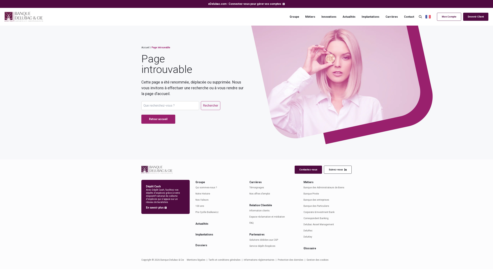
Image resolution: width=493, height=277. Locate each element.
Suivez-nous (336, 169)
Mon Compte (449, 16)
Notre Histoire (202, 193)
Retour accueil (158, 119)
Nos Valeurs (202, 200)
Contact (409, 16)
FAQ (251, 223)
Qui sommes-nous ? (206, 187)
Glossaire (310, 248)
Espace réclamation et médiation (267, 216)
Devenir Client (476, 16)
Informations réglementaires (259, 260)
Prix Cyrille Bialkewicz (207, 212)
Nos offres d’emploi (259, 193)
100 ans (199, 206)
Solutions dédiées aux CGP (263, 240)
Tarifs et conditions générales (225, 260)
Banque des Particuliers (316, 206)
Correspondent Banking (316, 218)
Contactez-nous (308, 169)
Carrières (392, 16)
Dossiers (201, 245)
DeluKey (308, 236)
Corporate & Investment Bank (319, 212)
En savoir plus (155, 207)
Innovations (328, 16)
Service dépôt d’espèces (262, 246)
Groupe (294, 16)
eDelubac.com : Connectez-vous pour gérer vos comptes (245, 3)
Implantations (370, 16)
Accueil (145, 47)
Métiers (310, 16)
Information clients (259, 210)
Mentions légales (196, 260)
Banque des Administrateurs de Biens (324, 187)
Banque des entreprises (316, 200)
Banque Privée (311, 193)
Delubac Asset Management (319, 224)
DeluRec (308, 230)
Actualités (349, 16)
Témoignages (256, 187)
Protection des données (290, 260)
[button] (430, 17)
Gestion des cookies (318, 260)
